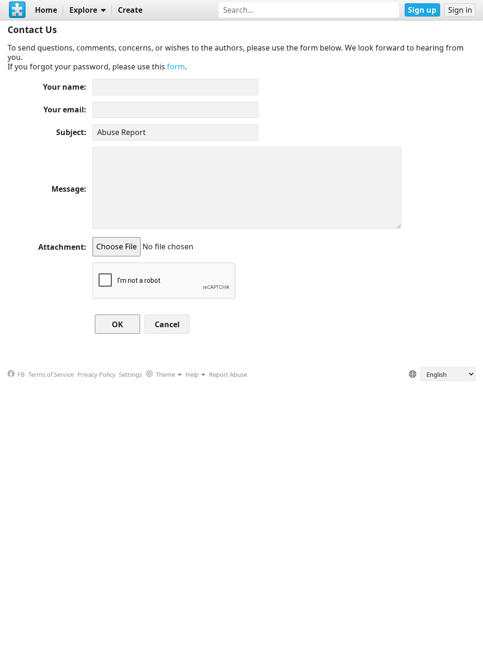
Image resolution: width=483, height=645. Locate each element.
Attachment (61, 247)
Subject (70, 132)
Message (67, 189)
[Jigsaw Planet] (17, 10)
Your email (63, 109)
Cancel (167, 324)
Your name (63, 87)
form (176, 66)
